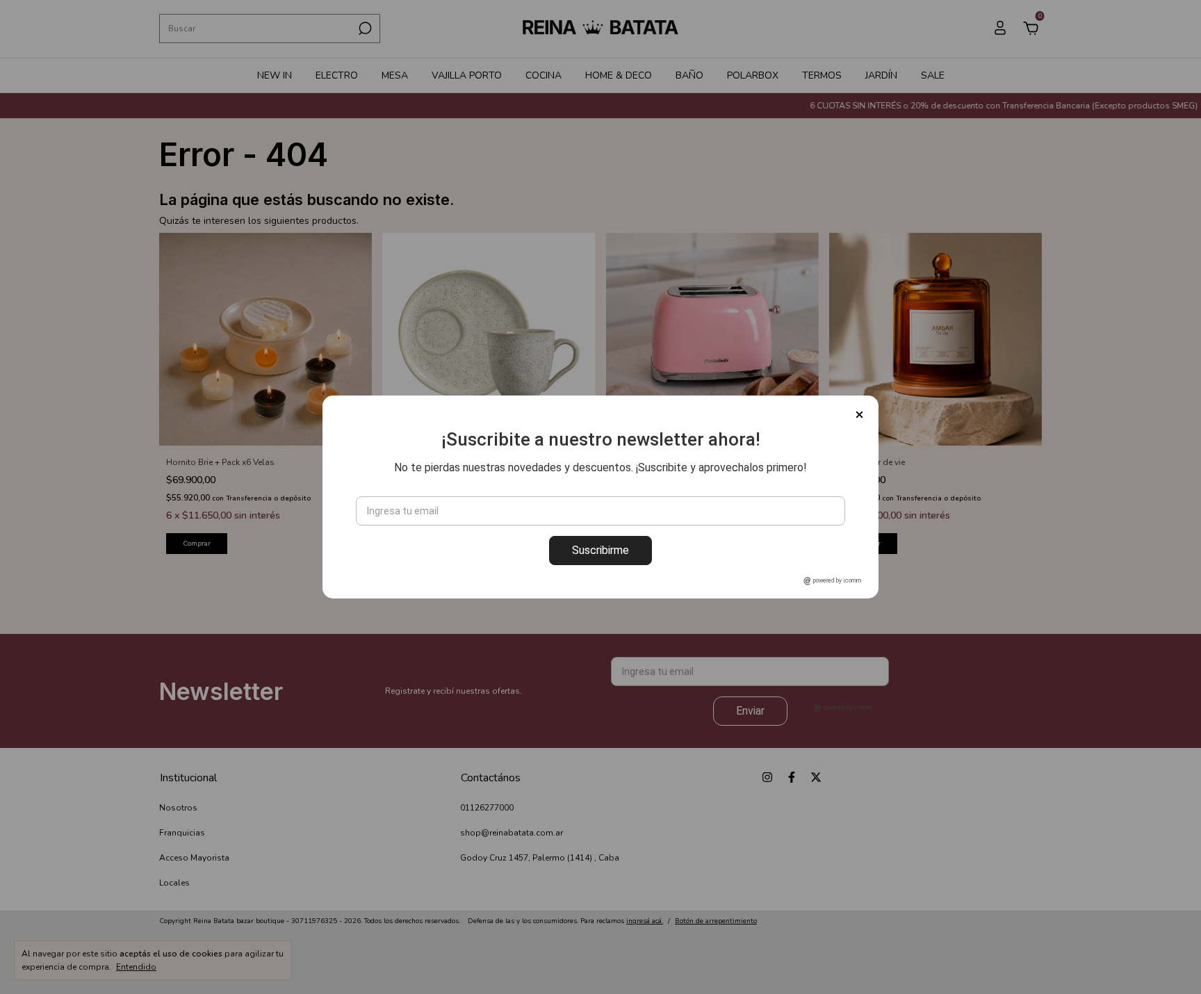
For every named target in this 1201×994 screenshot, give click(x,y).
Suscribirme (600, 550)
